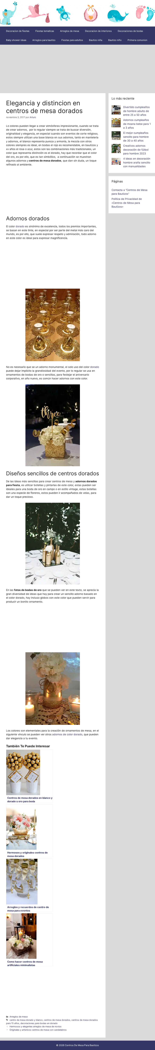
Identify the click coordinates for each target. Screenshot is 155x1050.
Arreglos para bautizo (43, 40)
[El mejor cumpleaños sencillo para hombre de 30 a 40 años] (116, 136)
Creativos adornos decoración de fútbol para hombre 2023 (135, 149)
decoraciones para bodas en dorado (39, 1023)
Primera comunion (137, 40)
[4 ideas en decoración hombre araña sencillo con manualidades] (116, 162)
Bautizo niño (115, 40)
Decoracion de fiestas (17, 31)
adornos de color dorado (67, 734)
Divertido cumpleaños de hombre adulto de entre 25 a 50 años (136, 111)
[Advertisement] (77, 67)
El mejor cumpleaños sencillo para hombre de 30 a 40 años (136, 136)
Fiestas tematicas (44, 31)
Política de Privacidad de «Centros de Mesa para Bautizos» (127, 202)
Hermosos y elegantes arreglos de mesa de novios (35, 1026)
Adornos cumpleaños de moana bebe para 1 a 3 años (137, 123)
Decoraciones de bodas (130, 31)
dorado (19, 226)
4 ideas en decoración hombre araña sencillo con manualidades (136, 162)
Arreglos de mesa (69, 31)
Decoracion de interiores (98, 31)
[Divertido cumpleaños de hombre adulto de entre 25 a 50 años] (116, 110)
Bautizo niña (95, 40)
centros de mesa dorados (57, 1020)
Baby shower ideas (16, 40)
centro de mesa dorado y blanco (26, 1020)
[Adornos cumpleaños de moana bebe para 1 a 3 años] (116, 123)
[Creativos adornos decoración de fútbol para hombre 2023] (116, 149)
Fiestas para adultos (72, 40)
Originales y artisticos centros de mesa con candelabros (38, 1029)
